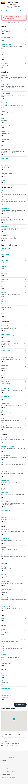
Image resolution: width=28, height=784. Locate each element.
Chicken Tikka (5, 191)
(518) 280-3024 (10, 7)
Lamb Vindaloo (5, 555)
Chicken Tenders (6, 695)
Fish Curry (4, 574)
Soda (2, 58)
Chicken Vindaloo (6, 472)
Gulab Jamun (5, 638)
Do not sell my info (6, 774)
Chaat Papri (4, 75)
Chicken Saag (5, 480)
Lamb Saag (4, 547)
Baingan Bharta (5, 396)
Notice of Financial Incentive (9, 771)
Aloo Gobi (4, 411)
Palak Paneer (5, 365)
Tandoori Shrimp (6, 589)
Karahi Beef (4, 501)
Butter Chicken (5, 455)
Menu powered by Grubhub (14, 22)
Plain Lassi (4, 63)
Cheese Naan (5, 254)
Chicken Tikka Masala (7, 446)
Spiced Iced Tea (6, 44)
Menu (2, 11)
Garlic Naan (4, 260)
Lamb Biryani (5, 166)
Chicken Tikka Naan (7, 307)
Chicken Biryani (5, 149)
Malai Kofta (4, 325)
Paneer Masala (5, 334)
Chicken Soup (5, 139)
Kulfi (2, 647)
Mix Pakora (4, 102)
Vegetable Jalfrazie (7, 357)
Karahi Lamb (5, 529)
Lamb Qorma (5, 538)
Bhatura (3, 287)
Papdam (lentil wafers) (7, 126)
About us (4, 760)
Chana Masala (5, 341)
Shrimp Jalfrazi (5, 606)
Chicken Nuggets (6, 688)
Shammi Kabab (5, 93)
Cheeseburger (5, 681)
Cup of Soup (5, 131)
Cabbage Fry (5, 381)
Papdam (3, 118)
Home (3, 757)
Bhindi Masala (5, 389)
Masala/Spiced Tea (7, 37)
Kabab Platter (5, 235)
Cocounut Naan (6, 663)
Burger (3, 673)
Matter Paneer (5, 350)
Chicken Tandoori (6, 200)
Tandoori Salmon (6, 598)
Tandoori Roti (5, 266)
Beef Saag (4, 517)
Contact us (4, 763)
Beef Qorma (4, 492)
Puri (2, 313)
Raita (2, 618)
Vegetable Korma (6, 426)
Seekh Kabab (5, 208)
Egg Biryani (4, 180)
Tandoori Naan (5, 248)
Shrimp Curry (5, 581)
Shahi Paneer (5, 403)
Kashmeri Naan (5, 654)
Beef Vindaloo (5, 510)
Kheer (3, 629)
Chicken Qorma (5, 463)
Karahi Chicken (5, 438)
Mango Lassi (5, 30)
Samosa (3, 111)
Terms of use (5, 766)
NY (6, 757)
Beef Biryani (4, 158)
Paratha (3, 292)
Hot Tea (3, 52)
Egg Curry (4, 418)
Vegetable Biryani (6, 173)
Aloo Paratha (5, 300)
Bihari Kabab (5, 217)
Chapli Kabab (5, 226)
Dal (2, 374)
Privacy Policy (5, 768)
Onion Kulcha (5, 272)
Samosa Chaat (5, 84)
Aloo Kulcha (4, 279)
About (7, 11)
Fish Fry (3, 567)
